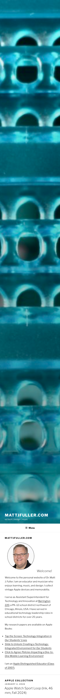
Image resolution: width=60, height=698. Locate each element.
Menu (32, 527)
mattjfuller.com (26, 515)
